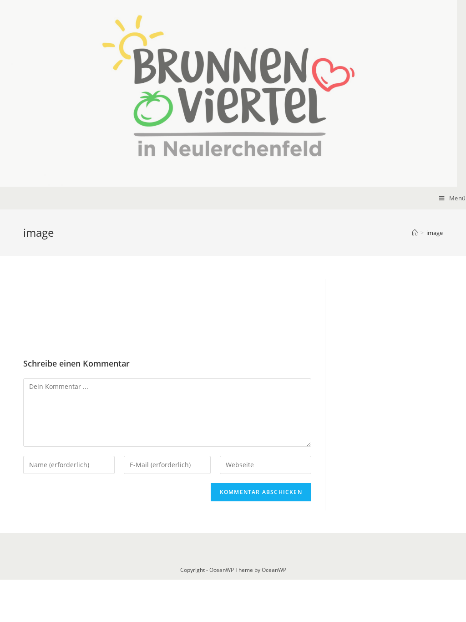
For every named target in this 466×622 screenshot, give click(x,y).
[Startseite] (415, 233)
